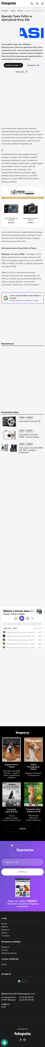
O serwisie (5, 936)
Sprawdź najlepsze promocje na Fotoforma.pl (22, 198)
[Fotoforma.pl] (22, 193)
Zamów (22, 829)
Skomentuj (31, 65)
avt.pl (3, 1007)
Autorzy (4, 933)
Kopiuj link (20, 72)
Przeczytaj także (9, 412)
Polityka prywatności (9, 953)
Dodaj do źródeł (11, 65)
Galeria (4, 964)
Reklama (4, 927)
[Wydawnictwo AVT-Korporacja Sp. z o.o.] (22, 984)
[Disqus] (22, 377)
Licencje (4, 950)
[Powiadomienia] (4, 1042)
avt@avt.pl (5, 1004)
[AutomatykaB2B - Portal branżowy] (22, 1034)
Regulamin (5, 947)
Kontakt (4, 924)
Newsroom (5, 930)
